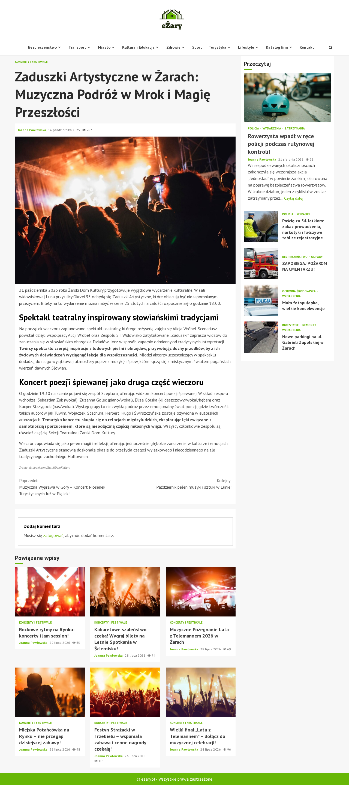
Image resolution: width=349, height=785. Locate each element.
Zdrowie (173, 47)
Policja (254, 128)
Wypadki (303, 214)
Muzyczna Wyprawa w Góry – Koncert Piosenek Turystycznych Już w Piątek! (62, 487)
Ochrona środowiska (299, 291)
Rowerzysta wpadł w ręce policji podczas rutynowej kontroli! (287, 97)
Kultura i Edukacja (138, 47)
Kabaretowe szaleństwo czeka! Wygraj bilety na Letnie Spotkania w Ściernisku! (125, 591)
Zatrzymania (295, 128)
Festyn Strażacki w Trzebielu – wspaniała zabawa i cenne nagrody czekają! (125, 692)
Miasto (104, 47)
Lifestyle (246, 47)
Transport (77, 47)
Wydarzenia (272, 128)
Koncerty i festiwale (31, 61)
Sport (197, 47)
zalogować (53, 535)
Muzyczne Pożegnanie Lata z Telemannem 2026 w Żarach (201, 591)
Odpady (317, 256)
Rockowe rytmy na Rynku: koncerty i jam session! (50, 591)
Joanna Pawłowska (32, 130)
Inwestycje (291, 325)
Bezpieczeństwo (42, 47)
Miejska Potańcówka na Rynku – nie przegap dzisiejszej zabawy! (50, 692)
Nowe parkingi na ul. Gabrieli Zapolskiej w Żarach (261, 337)
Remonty (309, 325)
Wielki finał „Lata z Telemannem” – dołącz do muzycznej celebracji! (201, 692)
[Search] (330, 47)
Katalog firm (277, 47)
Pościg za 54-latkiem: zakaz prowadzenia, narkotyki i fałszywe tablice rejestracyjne (261, 226)
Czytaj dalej (293, 198)
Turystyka (217, 47)
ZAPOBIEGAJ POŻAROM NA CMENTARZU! (261, 263)
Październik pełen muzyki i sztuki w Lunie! (193, 484)
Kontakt (307, 47)
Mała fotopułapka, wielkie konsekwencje (261, 300)
